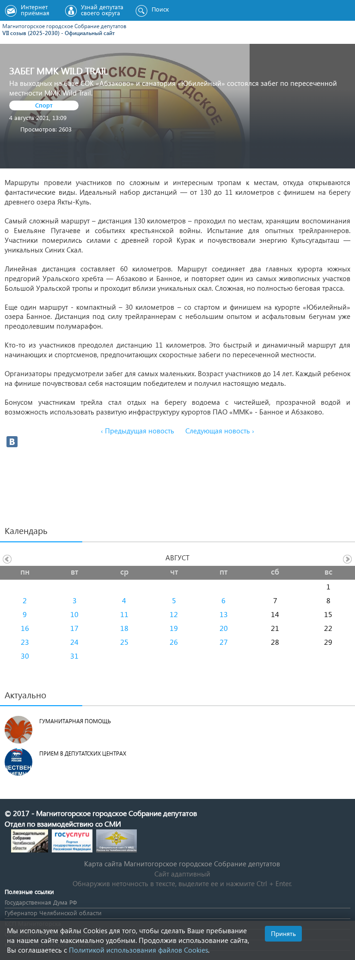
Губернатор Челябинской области (53, 913)
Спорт (44, 105)
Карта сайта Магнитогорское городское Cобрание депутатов (182, 863)
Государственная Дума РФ (41, 902)
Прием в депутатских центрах (82, 753)
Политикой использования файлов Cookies (138, 949)
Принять (283, 933)
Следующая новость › (219, 430)
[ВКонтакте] (12, 441)
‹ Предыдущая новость (137, 430)
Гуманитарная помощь (75, 721)
